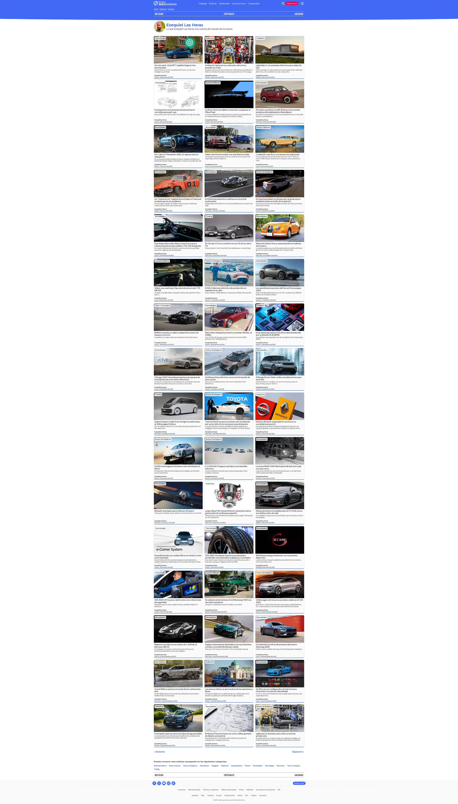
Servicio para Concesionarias (265, 790)
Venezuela (262, 795)
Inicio (156, 9)
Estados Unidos (230, 795)
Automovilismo (213, 83)
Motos (247, 765)
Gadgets (261, 38)
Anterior (160, 751)
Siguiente (297, 751)
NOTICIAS (159, 13)
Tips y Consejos (162, 305)
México (240, 795)
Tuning (209, 216)
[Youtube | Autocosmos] (164, 783)
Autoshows (160, 350)
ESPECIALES (229, 13)
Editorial (163, 9)
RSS (279, 790)
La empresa (182, 790)
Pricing (241, 790)
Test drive (280, 765)
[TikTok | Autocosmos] (173, 783)
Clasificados (224, 3)
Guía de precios (239, 3)
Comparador (254, 3)
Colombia (210, 795)
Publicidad (249, 790)
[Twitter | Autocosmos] (159, 783)
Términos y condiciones (211, 790)
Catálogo (203, 3)
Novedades (262, 83)
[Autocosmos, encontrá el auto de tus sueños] (165, 3)
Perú (246, 795)
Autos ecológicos (265, 172)
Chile (202, 795)
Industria (210, 38)
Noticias (213, 3)
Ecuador (219, 795)
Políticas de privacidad (228, 790)
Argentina (195, 795)
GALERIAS (299, 13)
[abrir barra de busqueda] (283, 3)
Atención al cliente (194, 790)
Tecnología (160, 38)
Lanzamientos (236, 765)
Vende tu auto (292, 3)
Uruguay (254, 795)
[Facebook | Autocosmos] (154, 783)
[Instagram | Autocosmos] (169, 783)
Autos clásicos (263, 127)
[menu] (302, 3)
